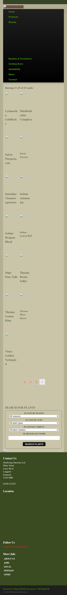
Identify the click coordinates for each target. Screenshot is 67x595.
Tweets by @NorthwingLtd (15, 546)
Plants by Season (34, 413)
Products (13, 17)
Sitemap (9, 570)
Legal (7, 566)
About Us (9, 558)
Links (7, 574)
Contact (13, 79)
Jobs (6, 562)
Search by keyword (34, 433)
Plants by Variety (34, 426)
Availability (14, 69)
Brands (12, 22)
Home (12, 11)
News (11, 74)
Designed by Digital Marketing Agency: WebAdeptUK (26, 588)
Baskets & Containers (20, 58)
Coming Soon (16, 64)
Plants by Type (34, 419)
